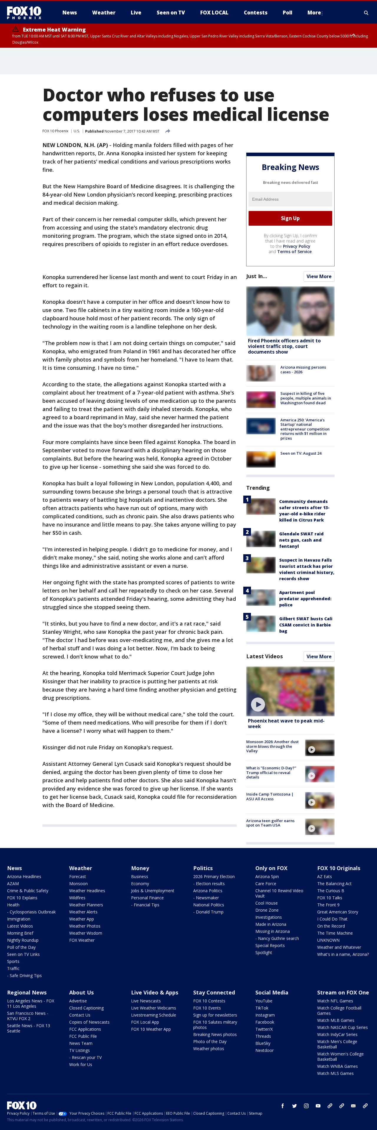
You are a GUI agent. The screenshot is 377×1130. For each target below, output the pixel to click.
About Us (81, 992)
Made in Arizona (270, 924)
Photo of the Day (209, 1041)
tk (330, 1106)
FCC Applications (85, 1029)
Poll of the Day (21, 947)
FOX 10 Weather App (151, 1029)
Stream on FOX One (343, 992)
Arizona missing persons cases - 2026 (303, 369)
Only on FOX (271, 868)
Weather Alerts (83, 912)
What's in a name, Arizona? (343, 954)
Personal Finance (147, 897)
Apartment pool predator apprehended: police (305, 599)
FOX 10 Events (207, 1008)
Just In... (256, 276)
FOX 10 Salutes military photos (215, 1024)
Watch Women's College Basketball (340, 1056)
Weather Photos (84, 926)
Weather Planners (86, 905)
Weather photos (208, 1048)
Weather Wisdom (85, 933)
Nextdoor (264, 1050)
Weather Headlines (87, 890)
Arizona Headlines (24, 876)
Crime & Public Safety (27, 890)
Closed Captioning (86, 1008)
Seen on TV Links (23, 954)
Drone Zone (267, 910)
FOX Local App (145, 1022)
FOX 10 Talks (329, 897)
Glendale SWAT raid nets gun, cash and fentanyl (301, 540)
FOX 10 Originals (338, 868)
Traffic (13, 968)
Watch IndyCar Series (337, 1034)
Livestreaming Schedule (153, 1015)
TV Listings (79, 1050)
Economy (140, 883)
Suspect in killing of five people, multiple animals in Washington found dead (305, 398)
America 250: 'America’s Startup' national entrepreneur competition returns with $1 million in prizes (305, 429)
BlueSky (262, 1043)
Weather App (81, 919)
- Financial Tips (145, 905)
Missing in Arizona (272, 931)
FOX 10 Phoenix (55, 130)
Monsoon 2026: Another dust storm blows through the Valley (272, 746)
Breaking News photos (215, 1034)
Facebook (264, 1022)
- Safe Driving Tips (24, 975)
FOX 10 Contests (209, 1001)
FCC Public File (83, 1036)
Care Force (265, 883)
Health (13, 905)
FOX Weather (82, 940)
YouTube (263, 1001)
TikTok (261, 1008)
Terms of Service (294, 251)
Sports (13, 961)
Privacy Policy (296, 246)
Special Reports (270, 945)
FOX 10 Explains (22, 897)
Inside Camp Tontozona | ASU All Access (270, 796)
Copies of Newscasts (89, 1022)
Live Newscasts (146, 1001)
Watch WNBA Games (337, 1066)
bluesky (341, 1106)
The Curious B (330, 890)
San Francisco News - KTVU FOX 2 (27, 1015)
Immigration (18, 919)
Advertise (78, 1001)
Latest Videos (264, 656)
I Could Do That (332, 919)
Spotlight (263, 952)
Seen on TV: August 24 (300, 453)
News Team (80, 1043)
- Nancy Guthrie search (277, 938)
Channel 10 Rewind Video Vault (279, 893)
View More (319, 276)
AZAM (13, 883)
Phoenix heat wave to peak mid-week (286, 723)
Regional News (27, 992)
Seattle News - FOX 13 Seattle (28, 1028)
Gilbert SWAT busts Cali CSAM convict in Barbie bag (306, 625)
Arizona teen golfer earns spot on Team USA (270, 823)
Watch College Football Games (339, 1010)
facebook (282, 1106)
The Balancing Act (334, 883)
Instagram (265, 1015)
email (353, 1106)
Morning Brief (20, 933)
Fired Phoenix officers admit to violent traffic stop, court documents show (284, 346)
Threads (263, 1036)
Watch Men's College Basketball (337, 1044)
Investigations (268, 917)
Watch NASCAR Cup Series (342, 1027)
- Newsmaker (206, 897)
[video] (290, 691)
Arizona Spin (267, 876)
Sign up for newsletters (215, 1015)
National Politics (208, 905)
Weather (80, 868)
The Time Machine (335, 933)
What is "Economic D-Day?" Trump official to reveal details (271, 772)
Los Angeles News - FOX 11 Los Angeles (30, 1003)
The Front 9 (328, 905)
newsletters (365, 1106)
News (14, 868)
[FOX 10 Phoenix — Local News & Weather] (26, 13)
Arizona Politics (207, 890)
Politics (203, 868)
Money (140, 868)
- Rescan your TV (85, 1057)
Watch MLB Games (335, 1020)
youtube (318, 1106)
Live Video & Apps (154, 992)
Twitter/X (264, 1029)
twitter (294, 1106)
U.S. (77, 130)
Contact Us (79, 1015)
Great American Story (337, 912)
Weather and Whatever (339, 947)
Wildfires (77, 897)
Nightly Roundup (23, 940)
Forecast (77, 876)
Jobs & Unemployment (152, 890)
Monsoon (78, 883)
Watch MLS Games (335, 1073)
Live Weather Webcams (153, 1008)
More (314, 12)
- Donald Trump (208, 912)
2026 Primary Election (214, 876)
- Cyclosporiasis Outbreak (31, 912)
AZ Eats (324, 876)
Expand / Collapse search (366, 12)
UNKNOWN (328, 940)
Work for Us (80, 1064)
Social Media (271, 992)
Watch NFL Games (335, 1001)
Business (139, 876)
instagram (306, 1106)
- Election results (209, 883)
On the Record (331, 926)
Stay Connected (214, 992)
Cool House (266, 903)
